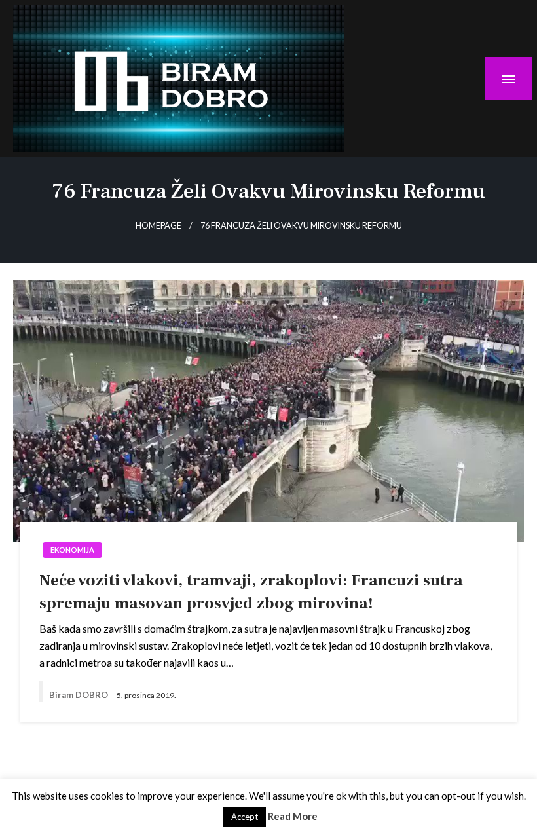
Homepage (158, 226)
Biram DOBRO (79, 695)
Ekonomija (72, 550)
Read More (293, 816)
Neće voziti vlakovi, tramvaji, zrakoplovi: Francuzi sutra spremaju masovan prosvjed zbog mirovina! (251, 592)
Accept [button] (244, 816)
